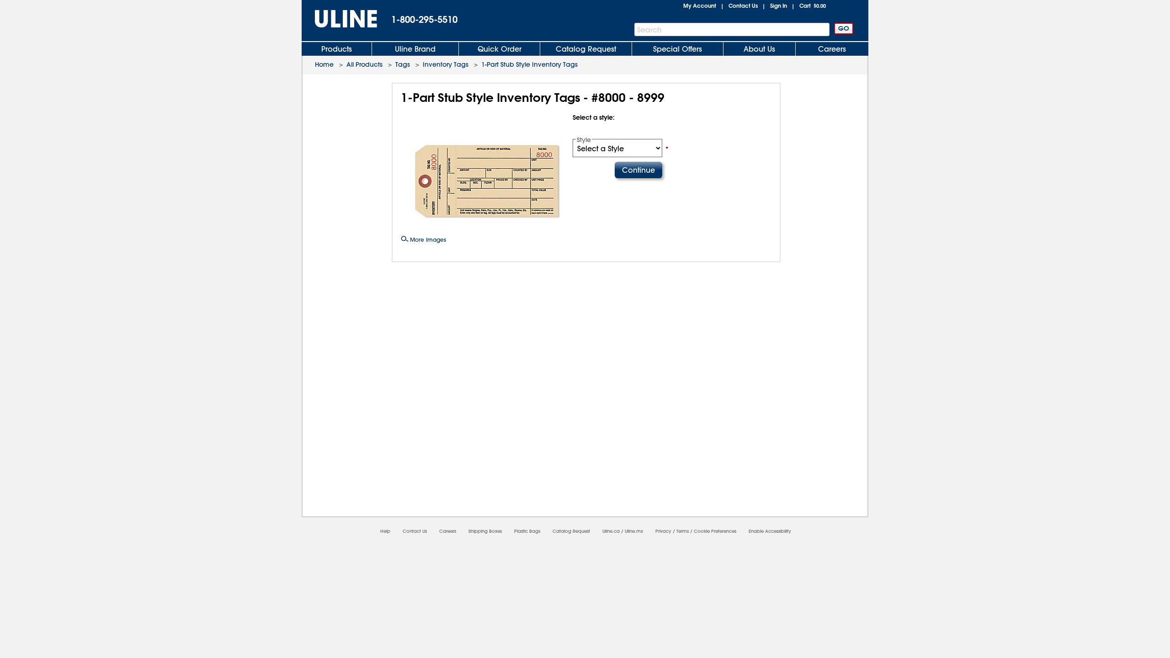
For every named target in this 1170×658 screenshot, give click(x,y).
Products (336, 48)
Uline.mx (634, 531)
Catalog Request (586, 48)
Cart (812, 5)
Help (385, 531)
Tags (402, 64)
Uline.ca (611, 531)
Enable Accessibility (770, 531)
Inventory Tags (445, 64)
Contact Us (743, 5)
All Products (364, 64)
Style (584, 140)
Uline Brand (415, 48)
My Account (699, 5)
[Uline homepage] (340, 19)
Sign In (778, 5)
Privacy (663, 531)
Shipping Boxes (485, 531)
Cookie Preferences (715, 531)
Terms (682, 531)
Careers (832, 48)
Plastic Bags (527, 531)
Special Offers (677, 48)
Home (324, 64)
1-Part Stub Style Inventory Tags (529, 64)
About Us (759, 48)
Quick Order (499, 48)
